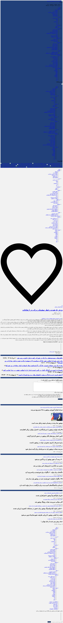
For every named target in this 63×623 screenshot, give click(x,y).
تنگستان (56, 75)
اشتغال (56, 9)
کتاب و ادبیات (55, 46)
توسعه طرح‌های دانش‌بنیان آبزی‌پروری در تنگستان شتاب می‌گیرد (47, 163)
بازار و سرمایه (55, 13)
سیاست (58, 25)
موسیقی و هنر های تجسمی (52, 47)
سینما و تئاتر (55, 43)
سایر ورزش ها (55, 61)
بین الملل (58, 37)
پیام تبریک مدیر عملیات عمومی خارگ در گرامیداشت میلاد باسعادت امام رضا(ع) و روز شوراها (34, 365)
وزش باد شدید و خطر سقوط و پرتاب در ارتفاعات (42, 310)
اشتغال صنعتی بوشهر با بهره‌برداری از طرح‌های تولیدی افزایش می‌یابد (32, 164)
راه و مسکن (55, 14)
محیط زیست (55, 30)
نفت (57, 19)
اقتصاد (58, 8)
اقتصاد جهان (55, 15)
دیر (57, 78)
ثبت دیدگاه (60, 399)
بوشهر (56, 69)
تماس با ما (55, 605)
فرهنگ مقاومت (54, 49)
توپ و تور (56, 58)
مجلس (56, 27)
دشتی (56, 74)
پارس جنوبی (55, 18)
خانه (59, 7)
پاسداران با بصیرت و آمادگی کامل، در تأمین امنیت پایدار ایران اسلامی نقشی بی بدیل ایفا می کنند (33, 370)
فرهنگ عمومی (55, 48)
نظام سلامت (55, 29)
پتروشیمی (56, 21)
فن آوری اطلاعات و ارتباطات (52, 53)
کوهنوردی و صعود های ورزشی (51, 65)
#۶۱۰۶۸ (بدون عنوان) (53, 603)
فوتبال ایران (55, 62)
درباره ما (56, 607)
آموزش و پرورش (54, 35)
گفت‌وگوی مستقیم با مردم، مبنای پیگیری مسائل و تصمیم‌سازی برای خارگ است (33, 166)
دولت (56, 26)
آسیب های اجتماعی (54, 32)
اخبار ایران (55, 41)
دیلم (57, 79)
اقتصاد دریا (55, 11)
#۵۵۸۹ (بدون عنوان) (53, 601)
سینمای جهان (55, 44)
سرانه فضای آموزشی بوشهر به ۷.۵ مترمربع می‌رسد (21, 163)
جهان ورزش (55, 60)
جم (57, 77)
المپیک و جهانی (58, 306)
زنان (57, 34)
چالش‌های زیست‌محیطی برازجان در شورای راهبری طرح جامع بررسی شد (40, 358)
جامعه (59, 28)
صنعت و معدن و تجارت (53, 12)
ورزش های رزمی (54, 56)
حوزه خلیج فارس (54, 40)
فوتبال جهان (55, 63)
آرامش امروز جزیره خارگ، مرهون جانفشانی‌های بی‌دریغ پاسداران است (41, 375)
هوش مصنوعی (54, 51)
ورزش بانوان (55, 57)
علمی (59, 50)
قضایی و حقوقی (54, 36)
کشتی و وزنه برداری (53, 64)
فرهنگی (58, 42)
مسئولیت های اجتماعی (55, 54)
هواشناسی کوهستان (53, 608)
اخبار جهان (55, 39)
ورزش (58, 55)
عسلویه (56, 76)
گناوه (56, 72)
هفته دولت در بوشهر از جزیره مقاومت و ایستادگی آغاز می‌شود (13, 167)
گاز (57, 20)
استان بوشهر (57, 68)
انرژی (59, 16)
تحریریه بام (52, 351)
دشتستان (56, 70)
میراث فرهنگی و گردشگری (52, 33)
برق (57, 23)
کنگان (56, 71)
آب (57, 22)
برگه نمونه (55, 604)
